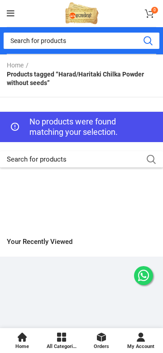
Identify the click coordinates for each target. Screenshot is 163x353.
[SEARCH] (147, 41)
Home (15, 65)
